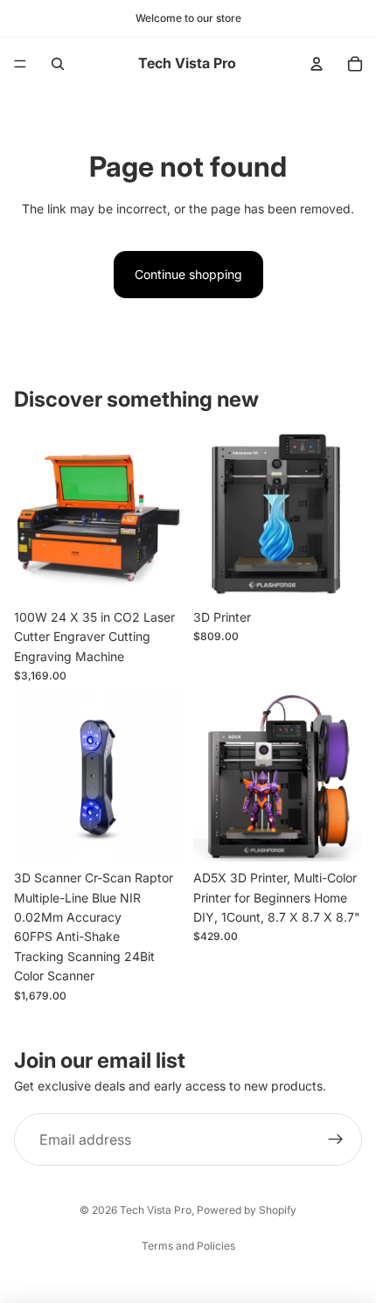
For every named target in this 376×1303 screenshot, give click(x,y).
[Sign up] (335, 1139)
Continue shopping (188, 274)
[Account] (316, 64)
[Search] (57, 64)
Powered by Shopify (246, 1209)
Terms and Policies (188, 1245)
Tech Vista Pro (155, 1209)
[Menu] (20, 64)
